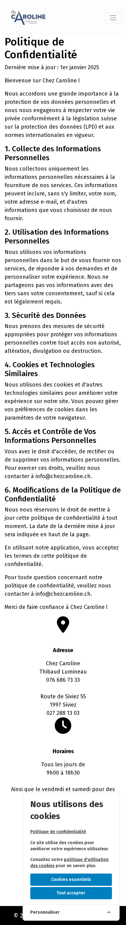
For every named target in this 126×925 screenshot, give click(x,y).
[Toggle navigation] (113, 17)
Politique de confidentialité (58, 831)
